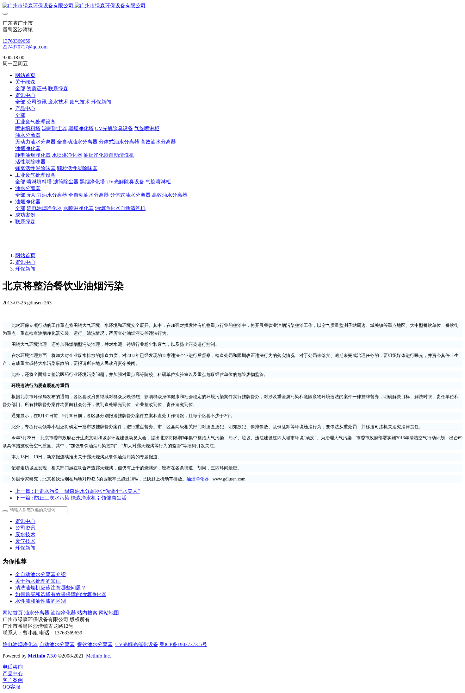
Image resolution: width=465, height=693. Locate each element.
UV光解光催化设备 (136, 644)
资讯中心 (25, 262)
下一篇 (71, 497)
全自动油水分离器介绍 (40, 574)
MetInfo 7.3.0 (42, 655)
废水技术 (25, 534)
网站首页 (25, 75)
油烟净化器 (198, 479)
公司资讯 (25, 528)
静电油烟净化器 (20, 644)
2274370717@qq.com (25, 46)
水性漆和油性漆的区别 (40, 601)
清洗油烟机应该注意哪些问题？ (50, 587)
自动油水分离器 (57, 644)
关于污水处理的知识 (38, 581)
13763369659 (16, 41)
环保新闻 (25, 268)
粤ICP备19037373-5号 (183, 644)
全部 (20, 88)
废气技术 (25, 541)
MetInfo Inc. (98, 655)
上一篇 (77, 491)
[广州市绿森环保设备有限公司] (232, 6)
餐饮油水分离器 (95, 644)
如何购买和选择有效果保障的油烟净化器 (60, 594)
